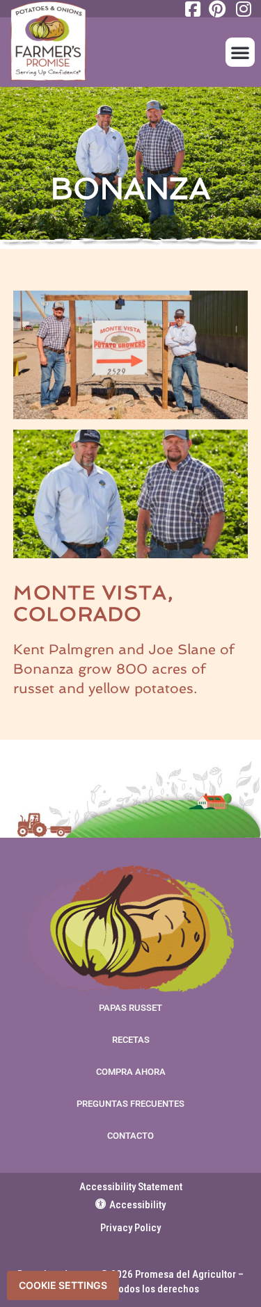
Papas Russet (130, 1007)
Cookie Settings (63, 1285)
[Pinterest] (216, 8)
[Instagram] (241, 8)
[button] (240, 52)
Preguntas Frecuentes (130, 1103)
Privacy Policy (130, 1227)
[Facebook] (191, 8)
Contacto (130, 1135)
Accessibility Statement (130, 1186)
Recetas (131, 1039)
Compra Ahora (131, 1071)
